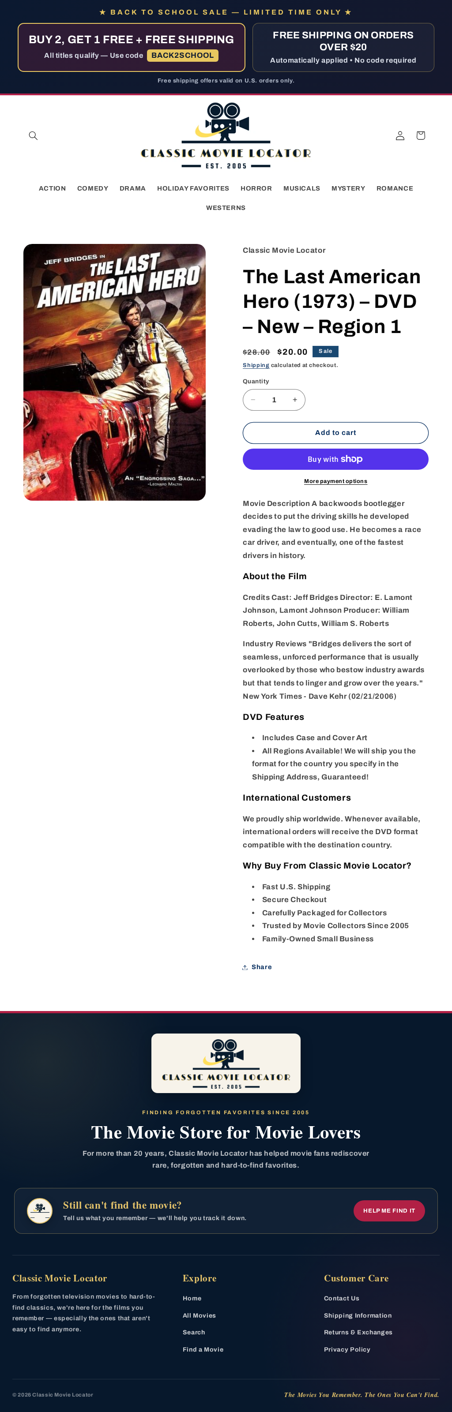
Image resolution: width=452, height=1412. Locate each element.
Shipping (256, 365)
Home (192, 1298)
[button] (33, 135)
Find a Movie (203, 1349)
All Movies (199, 1315)
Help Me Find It (389, 1211)
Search (194, 1332)
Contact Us (341, 1298)
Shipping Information (358, 1315)
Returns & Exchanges (358, 1332)
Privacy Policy (347, 1349)
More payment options (336, 481)
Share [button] (262, 966)
